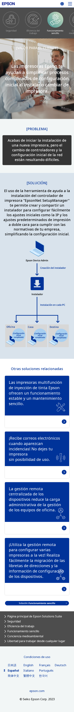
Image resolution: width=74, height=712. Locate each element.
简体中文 (13, 676)
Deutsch (60, 665)
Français (44, 665)
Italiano (28, 670)
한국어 (43, 676)
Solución (37, 603)
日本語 (12, 665)
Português (46, 670)
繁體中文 (29, 676)
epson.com (37, 691)
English (28, 665)
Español (13, 670)
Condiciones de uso (37, 657)
